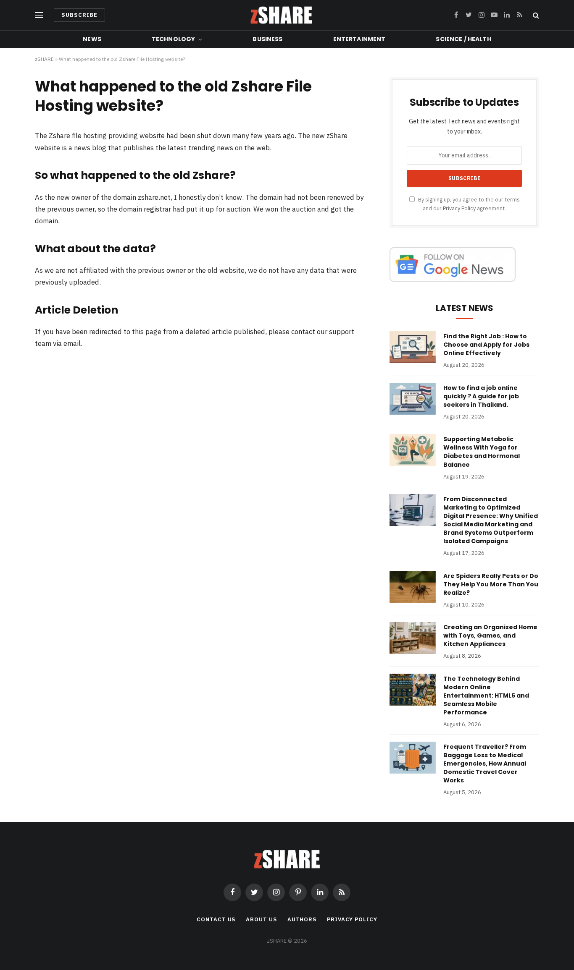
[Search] (535, 15)
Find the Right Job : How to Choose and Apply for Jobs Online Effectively (486, 344)
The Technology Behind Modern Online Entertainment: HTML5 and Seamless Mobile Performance (486, 695)
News (92, 39)
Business (267, 39)
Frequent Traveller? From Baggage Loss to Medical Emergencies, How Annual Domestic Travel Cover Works (484, 763)
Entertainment (359, 39)
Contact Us (216, 919)
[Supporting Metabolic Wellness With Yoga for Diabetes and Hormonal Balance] (413, 450)
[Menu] (39, 15)
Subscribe (79, 14)
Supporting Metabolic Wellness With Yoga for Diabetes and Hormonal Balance (481, 451)
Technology (173, 39)
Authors (301, 919)
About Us (261, 919)
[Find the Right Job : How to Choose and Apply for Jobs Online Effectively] (413, 347)
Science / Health (463, 39)
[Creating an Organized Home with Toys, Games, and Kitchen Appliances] (413, 638)
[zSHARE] (281, 15)
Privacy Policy (459, 208)
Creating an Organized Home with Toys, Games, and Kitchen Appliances (490, 635)
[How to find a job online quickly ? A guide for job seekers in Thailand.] (413, 399)
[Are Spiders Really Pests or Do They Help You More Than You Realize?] (413, 587)
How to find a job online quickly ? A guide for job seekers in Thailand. (481, 396)
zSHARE (44, 59)
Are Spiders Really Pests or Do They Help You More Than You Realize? (490, 584)
